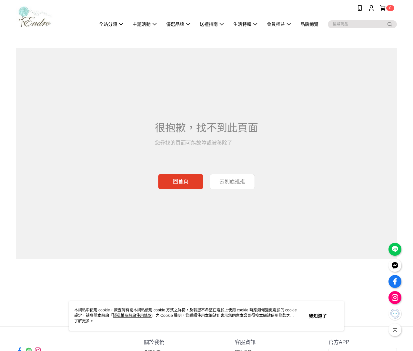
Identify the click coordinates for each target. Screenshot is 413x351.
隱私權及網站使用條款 (132, 315)
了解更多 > (83, 321)
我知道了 (318, 315)
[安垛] (52, 16)
